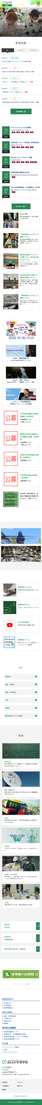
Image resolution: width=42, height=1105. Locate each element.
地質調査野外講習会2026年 (20, 172)
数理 (32, 132)
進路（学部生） (10, 684)
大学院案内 (5, 1086)
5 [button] (27, 985)
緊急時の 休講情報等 (8, 938)
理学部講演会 (33, 162)
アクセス (19, 1082)
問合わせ (19, 1086)
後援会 (7, 708)
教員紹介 (8, 676)
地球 (22, 132)
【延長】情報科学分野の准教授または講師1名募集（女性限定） (18, 102)
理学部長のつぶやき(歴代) (14, 716)
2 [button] (18, 985)
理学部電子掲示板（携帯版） (15, 949)
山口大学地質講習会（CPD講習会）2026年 (25, 187)
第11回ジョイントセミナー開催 (21, 157)
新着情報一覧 (21, 111)
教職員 (4, 1090)
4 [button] (24, 985)
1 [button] (14, 985)
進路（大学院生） (11, 692)
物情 (18, 132)
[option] (20, 974)
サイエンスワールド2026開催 (21, 127)
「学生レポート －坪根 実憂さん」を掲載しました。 (16, 82)
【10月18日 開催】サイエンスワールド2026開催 (14, 61)
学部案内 (4, 1082)
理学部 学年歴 (7, 926)
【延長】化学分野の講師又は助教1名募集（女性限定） (16, 71)
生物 (13, 132)
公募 (6, 700)
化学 (27, 132)
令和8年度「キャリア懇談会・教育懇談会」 (26, 142)
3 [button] (21, 985)
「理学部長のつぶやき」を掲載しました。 (13, 92)
